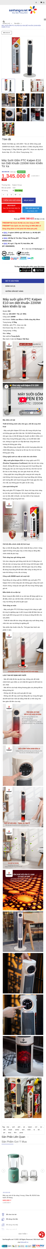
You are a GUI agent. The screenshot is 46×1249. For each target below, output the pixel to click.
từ (34, 1130)
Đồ (39, 1130)
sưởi (13, 1127)
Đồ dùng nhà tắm (12, 1219)
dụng (9, 1132)
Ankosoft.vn (24, 1242)
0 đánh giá (12, 172)
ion (41, 1127)
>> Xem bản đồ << (34, 249)
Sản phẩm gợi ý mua (14, 1141)
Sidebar (7, 32)
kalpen (30, 1127)
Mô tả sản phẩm (12, 281)
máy (8, 1127)
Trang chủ (6, 23)
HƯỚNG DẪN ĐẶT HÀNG (14, 291)
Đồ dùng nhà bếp (12, 1225)
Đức (15, 1132)
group (21, 1132)
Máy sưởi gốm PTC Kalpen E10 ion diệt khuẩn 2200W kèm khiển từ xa (21, 26)
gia (4, 1132)
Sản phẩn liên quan (13, 1136)
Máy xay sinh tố (11, 1229)
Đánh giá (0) (10, 286)
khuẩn (10, 1130)
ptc (24, 1127)
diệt (4, 1130)
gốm (19, 1127)
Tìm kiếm (17, 23)
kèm (23, 1130)
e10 (36, 1127)
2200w (17, 1130)
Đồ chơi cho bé (11, 1214)
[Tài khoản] (36, 2)
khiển (29, 1130)
